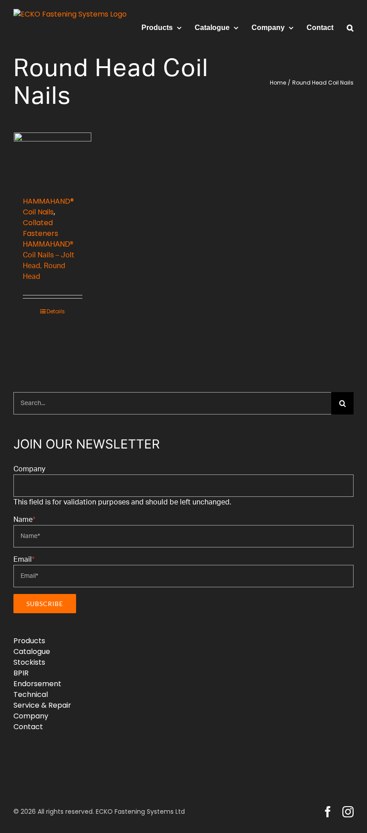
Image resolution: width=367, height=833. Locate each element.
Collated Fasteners (40, 228)
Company (29, 469)
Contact (28, 727)
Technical (30, 694)
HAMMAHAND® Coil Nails (48, 206)
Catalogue (31, 651)
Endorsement (37, 684)
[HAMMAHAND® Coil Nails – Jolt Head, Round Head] (52, 159)
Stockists (29, 662)
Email (23, 559)
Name (24, 519)
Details (56, 311)
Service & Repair (42, 705)
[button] (350, 28)
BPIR (21, 673)
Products (29, 641)
